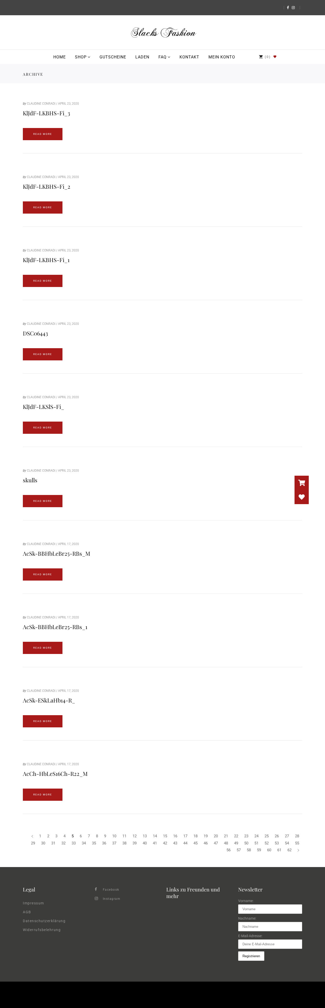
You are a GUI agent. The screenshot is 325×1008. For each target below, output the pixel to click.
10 (114, 836)
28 (297, 836)
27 (287, 836)
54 (287, 843)
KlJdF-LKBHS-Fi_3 (46, 113)
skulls (30, 480)
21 (226, 836)
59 (259, 850)
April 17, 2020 (68, 544)
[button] (302, 497)
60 (269, 850)
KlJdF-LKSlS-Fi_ (43, 406)
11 (124, 836)
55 (297, 843)
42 (165, 843)
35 (94, 843)
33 (74, 843)
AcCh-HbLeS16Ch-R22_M (55, 773)
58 (249, 850)
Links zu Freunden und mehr (193, 892)
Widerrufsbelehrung (42, 930)
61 (279, 850)
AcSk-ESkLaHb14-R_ (49, 700)
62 (289, 850)
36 (104, 843)
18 (195, 836)
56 (228, 850)
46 (206, 843)
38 (124, 843)
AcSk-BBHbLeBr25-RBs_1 (55, 627)
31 (53, 843)
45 (195, 843)
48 (226, 843)
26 (277, 836)
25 (267, 836)
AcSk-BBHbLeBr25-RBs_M (56, 553)
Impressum (33, 903)
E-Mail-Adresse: (250, 936)
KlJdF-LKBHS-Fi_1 (46, 260)
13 (145, 836)
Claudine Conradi (41, 103)
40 (145, 843)
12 (135, 836)
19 (206, 836)
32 (63, 843)
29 (33, 843)
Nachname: (247, 918)
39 (135, 843)
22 (236, 836)
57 (239, 850)
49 (236, 843)
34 (84, 843)
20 (216, 836)
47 (216, 843)
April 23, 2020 (68, 103)
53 (277, 843)
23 (246, 836)
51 (256, 843)
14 (155, 836)
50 (246, 843)
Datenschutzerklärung (44, 921)
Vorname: (245, 901)
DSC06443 (35, 333)
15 (165, 836)
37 (114, 843)
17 (185, 836)
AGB (27, 912)
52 (267, 843)
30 (43, 843)
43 (175, 843)
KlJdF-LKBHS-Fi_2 (46, 186)
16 (175, 836)
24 (256, 836)
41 (155, 843)
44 (185, 843)
